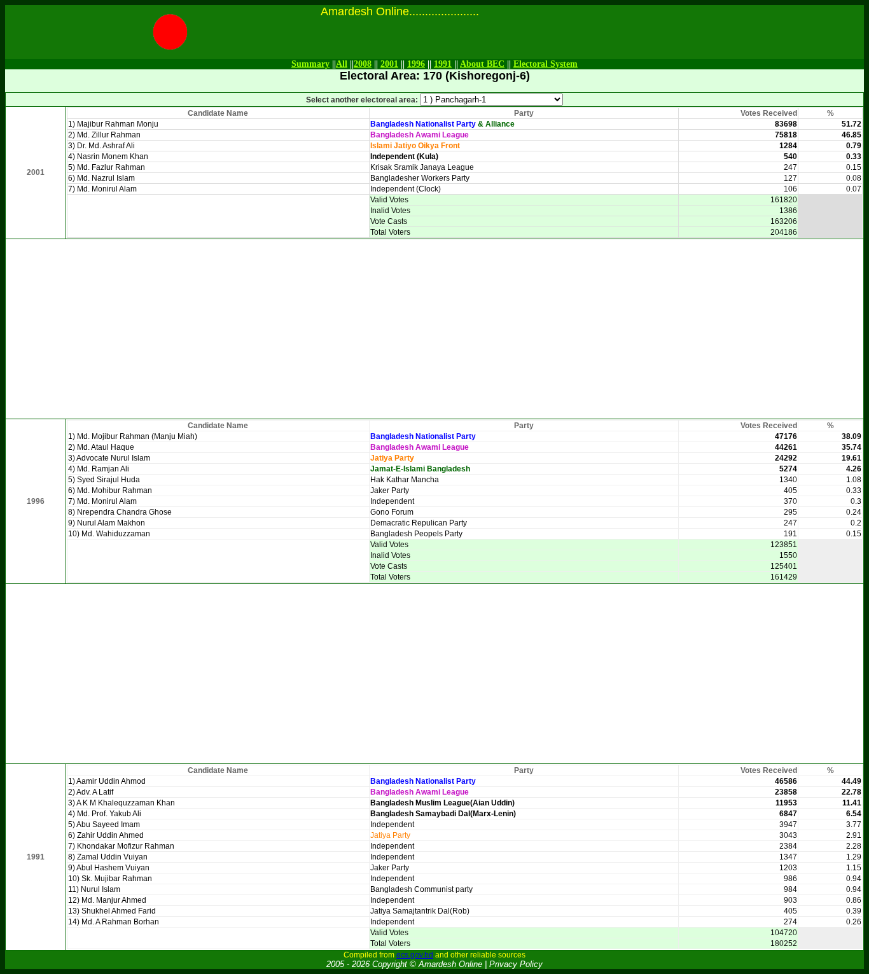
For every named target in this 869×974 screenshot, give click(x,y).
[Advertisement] (434, 329)
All (341, 64)
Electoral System (545, 64)
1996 (416, 64)
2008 (363, 64)
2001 (389, 64)
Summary (310, 64)
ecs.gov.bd (414, 954)
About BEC (482, 64)
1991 (443, 64)
